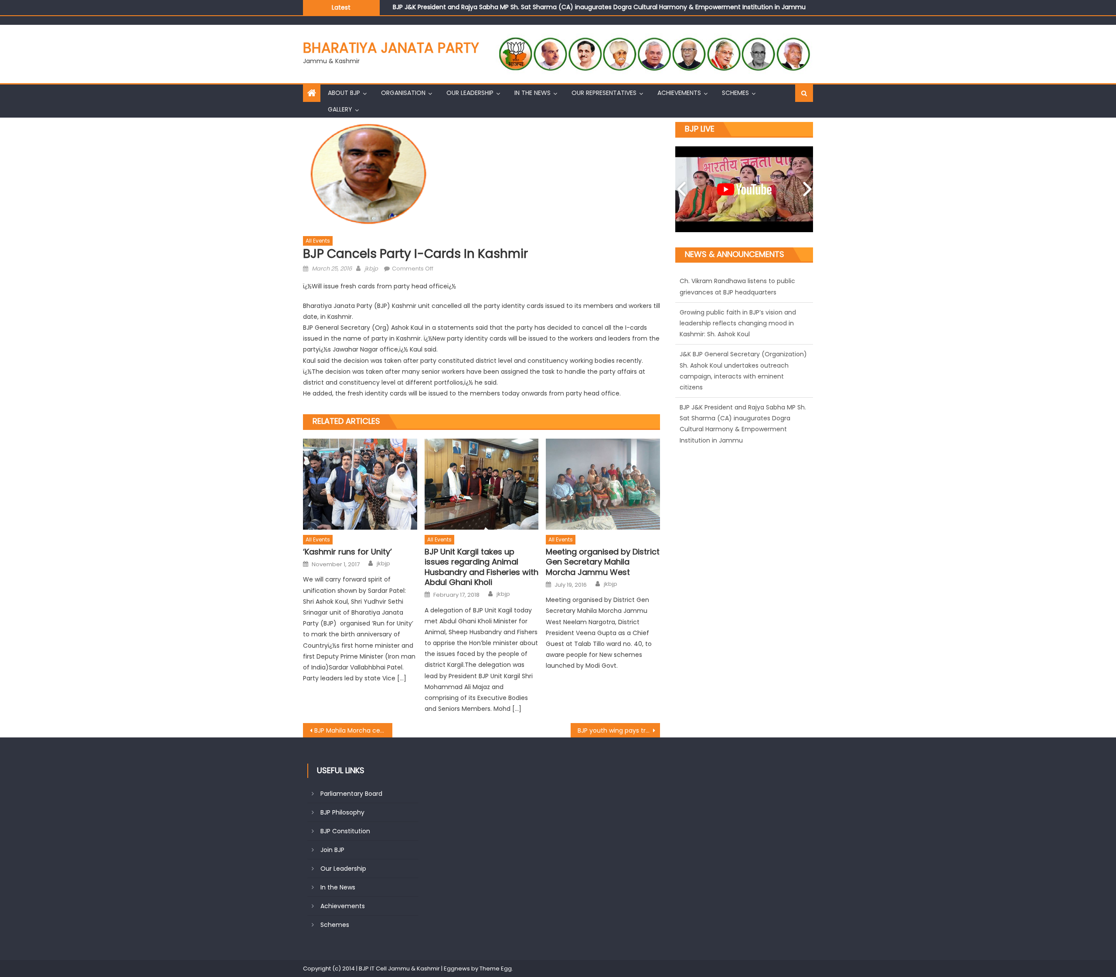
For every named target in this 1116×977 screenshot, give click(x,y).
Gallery (340, 109)
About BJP (344, 92)
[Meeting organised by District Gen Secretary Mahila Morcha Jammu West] (603, 484)
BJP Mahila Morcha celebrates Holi (353, 730)
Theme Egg (496, 968)
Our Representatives (604, 92)
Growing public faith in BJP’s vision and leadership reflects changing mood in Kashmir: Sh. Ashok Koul (738, 292)
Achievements (679, 92)
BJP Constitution (345, 831)
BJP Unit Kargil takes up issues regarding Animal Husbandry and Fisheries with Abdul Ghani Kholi (481, 567)
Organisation (403, 92)
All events (318, 240)
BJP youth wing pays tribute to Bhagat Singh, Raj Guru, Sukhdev (619, 730)
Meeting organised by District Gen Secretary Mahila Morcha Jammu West (603, 562)
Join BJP (332, 849)
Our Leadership (469, 92)
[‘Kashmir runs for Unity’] (360, 484)
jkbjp (371, 268)
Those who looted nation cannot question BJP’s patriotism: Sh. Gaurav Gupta (510, 7)
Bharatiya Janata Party (391, 47)
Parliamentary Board (351, 793)
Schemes (735, 92)
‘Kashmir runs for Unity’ (347, 552)
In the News (532, 92)
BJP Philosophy (342, 812)
